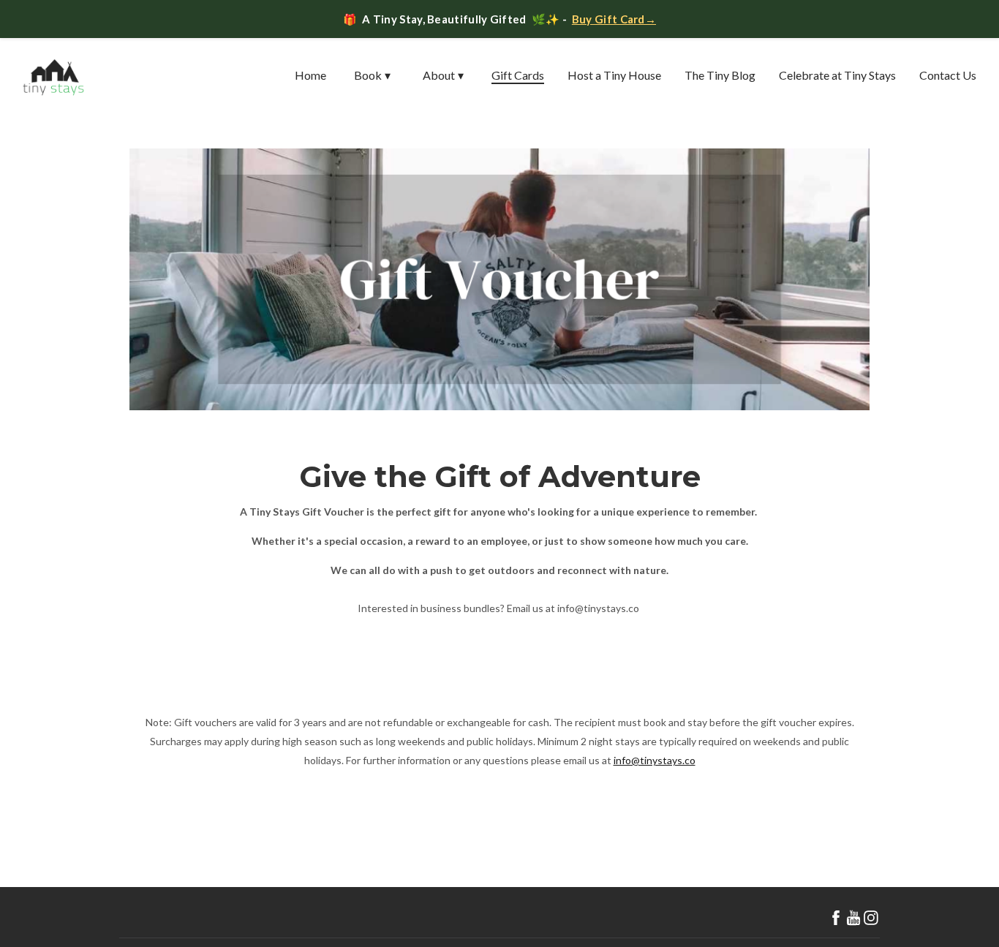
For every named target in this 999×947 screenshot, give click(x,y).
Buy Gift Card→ (614, 19)
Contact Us (947, 75)
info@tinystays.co (654, 760)
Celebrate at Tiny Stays (837, 75)
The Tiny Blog (720, 75)
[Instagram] (871, 918)
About (443, 75)
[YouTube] (853, 918)
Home (310, 75)
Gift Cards (517, 75)
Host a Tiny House (614, 75)
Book (372, 75)
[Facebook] (836, 918)
